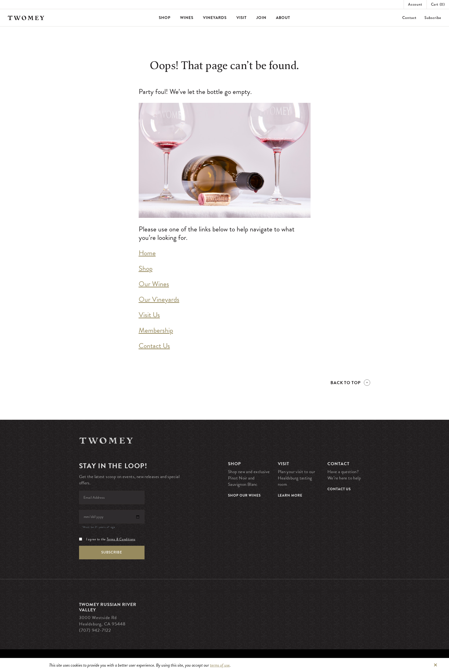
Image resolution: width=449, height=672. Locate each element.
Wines (186, 18)
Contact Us (154, 346)
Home (147, 253)
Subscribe (432, 18)
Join (261, 18)
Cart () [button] (438, 4)
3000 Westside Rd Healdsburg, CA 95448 (102, 620)
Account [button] (415, 4)
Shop (164, 18)
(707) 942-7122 (95, 630)
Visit (241, 18)
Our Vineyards (159, 299)
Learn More (290, 495)
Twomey (106, 440)
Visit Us (149, 315)
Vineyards (215, 18)
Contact (409, 18)
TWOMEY (26, 17)
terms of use (220, 665)
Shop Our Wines (244, 495)
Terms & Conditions (121, 539)
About (283, 18)
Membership (156, 330)
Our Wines (154, 284)
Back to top (345, 382)
